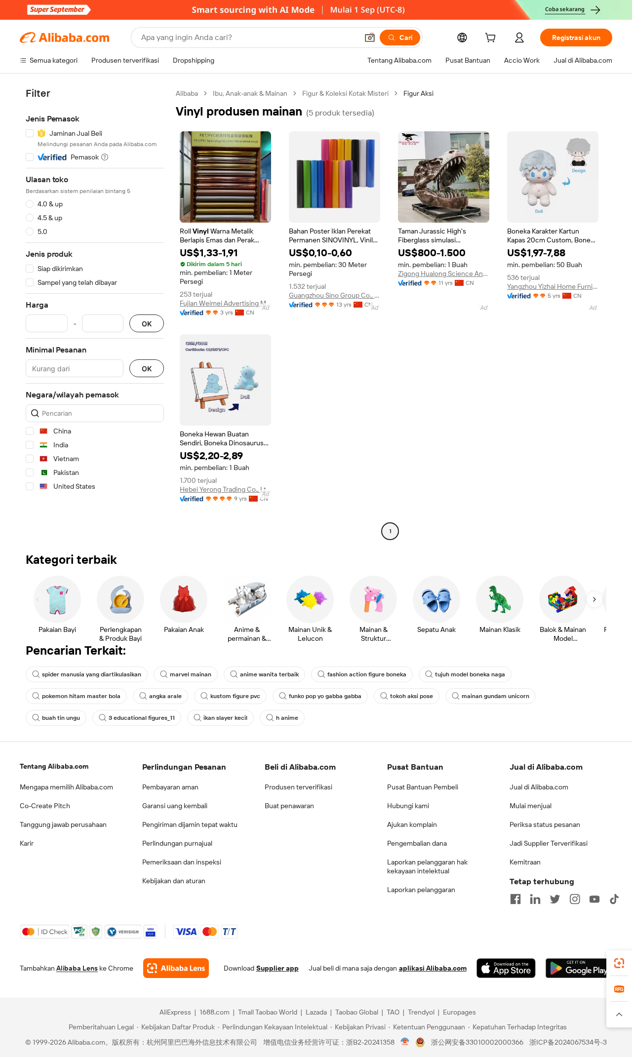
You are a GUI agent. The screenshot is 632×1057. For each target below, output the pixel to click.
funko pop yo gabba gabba (325, 696)
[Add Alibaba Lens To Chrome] (176, 968)
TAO (393, 1012)
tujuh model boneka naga (470, 674)
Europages (459, 1012)
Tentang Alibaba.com (54, 766)
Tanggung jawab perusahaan (63, 824)
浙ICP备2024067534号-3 (568, 1042)
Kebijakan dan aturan (173, 881)
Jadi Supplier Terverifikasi (549, 843)
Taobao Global (356, 1012)
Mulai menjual (531, 806)
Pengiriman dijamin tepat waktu (189, 824)
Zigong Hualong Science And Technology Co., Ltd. (443, 273)
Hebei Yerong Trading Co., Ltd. (225, 489)
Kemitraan (525, 862)
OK (147, 323)
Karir (27, 843)
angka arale (165, 696)
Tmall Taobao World (267, 1012)
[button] (370, 37)
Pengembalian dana (417, 843)
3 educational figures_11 (142, 717)
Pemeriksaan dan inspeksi (181, 862)
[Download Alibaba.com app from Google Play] (579, 968)
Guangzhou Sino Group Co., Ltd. (334, 295)
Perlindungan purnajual (177, 843)
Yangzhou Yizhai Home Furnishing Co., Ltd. (552, 286)
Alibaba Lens (77, 968)
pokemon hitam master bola (81, 696)
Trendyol (421, 1012)
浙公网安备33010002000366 (477, 1042)
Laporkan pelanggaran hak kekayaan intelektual (427, 866)
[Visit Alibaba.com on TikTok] (614, 899)
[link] (619, 963)
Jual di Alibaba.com (539, 787)
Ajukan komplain (412, 824)
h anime (287, 717)
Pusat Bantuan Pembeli (422, 787)
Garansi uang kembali (174, 806)
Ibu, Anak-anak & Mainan (250, 93)
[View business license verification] (405, 1042)
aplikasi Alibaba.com (433, 968)
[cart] (492, 39)
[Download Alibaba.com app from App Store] (506, 968)
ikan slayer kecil (225, 717)
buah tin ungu (61, 717)
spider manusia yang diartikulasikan (91, 674)
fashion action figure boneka (366, 674)
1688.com (214, 1012)
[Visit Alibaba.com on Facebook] (515, 899)
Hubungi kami (408, 806)
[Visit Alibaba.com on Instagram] (575, 899)
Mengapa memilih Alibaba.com (66, 787)
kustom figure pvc (235, 696)
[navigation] (95, 313)
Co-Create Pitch (45, 806)
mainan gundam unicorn (495, 696)
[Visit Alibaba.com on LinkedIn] (535, 899)
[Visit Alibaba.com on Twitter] (555, 899)
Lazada (316, 1012)
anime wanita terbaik (269, 674)
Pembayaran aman (170, 787)
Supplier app (277, 968)
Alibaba (187, 93)
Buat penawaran (289, 806)
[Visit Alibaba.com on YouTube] (594, 899)
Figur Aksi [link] (418, 93)
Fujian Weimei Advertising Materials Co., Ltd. (225, 303)
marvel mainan (190, 674)
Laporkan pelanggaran (421, 890)
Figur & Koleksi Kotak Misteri (345, 93)
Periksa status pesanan (545, 824)
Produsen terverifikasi (298, 787)
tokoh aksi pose (411, 696)
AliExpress (175, 1012)
